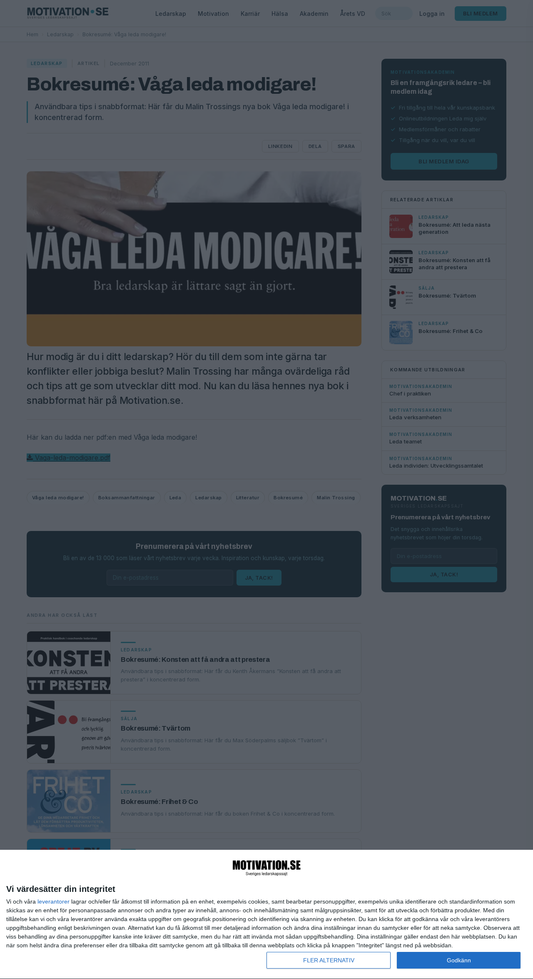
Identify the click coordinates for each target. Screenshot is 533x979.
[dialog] (266, 914)
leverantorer (53, 901)
